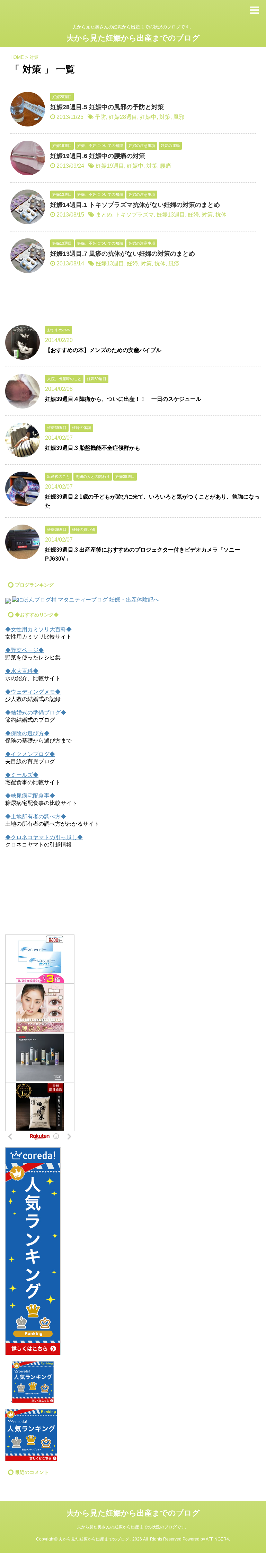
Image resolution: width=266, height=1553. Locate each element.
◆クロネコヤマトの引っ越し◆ (44, 837)
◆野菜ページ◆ (24, 650)
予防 (100, 117)
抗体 (221, 215)
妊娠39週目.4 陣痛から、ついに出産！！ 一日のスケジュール (123, 399)
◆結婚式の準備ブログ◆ (35, 713)
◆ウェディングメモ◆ (33, 692)
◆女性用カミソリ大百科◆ (38, 629)
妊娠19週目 (110, 166)
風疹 (173, 263)
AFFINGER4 (217, 1539)
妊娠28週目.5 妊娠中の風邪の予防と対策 (107, 107)
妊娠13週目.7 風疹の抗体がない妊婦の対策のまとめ (122, 253)
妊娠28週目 (123, 117)
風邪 (178, 117)
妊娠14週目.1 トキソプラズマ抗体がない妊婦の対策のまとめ (135, 204)
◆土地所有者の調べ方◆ (35, 816)
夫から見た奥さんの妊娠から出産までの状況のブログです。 (133, 1527)
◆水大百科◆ (21, 671)
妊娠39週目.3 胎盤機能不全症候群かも (92, 448)
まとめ (104, 215)
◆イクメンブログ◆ (30, 754)
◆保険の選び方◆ (27, 733)
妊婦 (193, 215)
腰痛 (165, 166)
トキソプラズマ (134, 215)
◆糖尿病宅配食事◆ (30, 796)
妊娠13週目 (171, 215)
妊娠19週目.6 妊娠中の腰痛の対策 (97, 155)
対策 (164, 117)
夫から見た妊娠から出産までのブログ (133, 38)
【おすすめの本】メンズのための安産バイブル (103, 350)
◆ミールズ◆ (21, 775)
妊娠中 (148, 117)
